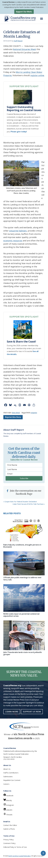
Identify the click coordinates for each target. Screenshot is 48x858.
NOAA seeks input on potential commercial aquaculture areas (21, 615)
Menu (42, 17)
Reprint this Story (13, 417)
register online (37, 75)
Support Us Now (32, 711)
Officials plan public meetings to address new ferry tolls (22, 578)
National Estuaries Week (24, 49)
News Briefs (16, 413)
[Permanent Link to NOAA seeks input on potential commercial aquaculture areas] (24, 598)
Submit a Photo (9, 829)
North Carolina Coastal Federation (16, 754)
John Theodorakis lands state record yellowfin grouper (22, 653)
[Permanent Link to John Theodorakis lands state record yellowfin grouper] (24, 635)
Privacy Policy (8, 839)
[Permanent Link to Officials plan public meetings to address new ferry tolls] (24, 563)
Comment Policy (9, 843)
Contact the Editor (10, 825)
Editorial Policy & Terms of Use (15, 847)
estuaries (34, 413)
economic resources (12, 240)
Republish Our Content (11, 780)
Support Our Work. (24, 11)
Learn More (11, 711)
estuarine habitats (18, 230)
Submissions (8, 776)
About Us (6, 769)
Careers (6, 784)
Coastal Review (8, 2)
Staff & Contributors (10, 773)
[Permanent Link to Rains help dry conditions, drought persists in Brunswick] (24, 530)
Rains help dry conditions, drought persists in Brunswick (22, 546)
